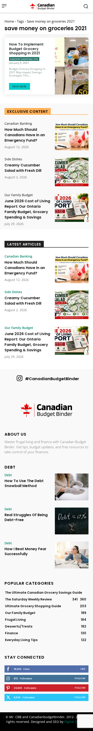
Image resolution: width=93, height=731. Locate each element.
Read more (19, 86)
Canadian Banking (18, 123)
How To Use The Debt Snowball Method (24, 483)
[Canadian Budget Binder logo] (46, 411)
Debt (8, 475)
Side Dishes (13, 159)
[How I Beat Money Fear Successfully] (71, 555)
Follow (80, 678)
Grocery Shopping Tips (24, 59)
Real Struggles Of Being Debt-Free (26, 517)
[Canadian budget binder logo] (43, 6)
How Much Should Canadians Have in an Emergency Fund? (25, 135)
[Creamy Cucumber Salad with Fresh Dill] (71, 172)
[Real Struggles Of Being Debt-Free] (71, 521)
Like (83, 669)
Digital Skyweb (75, 722)
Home (9, 21)
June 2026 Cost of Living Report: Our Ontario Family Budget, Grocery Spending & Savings (27, 209)
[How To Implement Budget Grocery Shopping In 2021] (71, 65)
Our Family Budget (19, 195)
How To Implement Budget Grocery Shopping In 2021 (26, 48)
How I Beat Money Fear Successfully (25, 551)
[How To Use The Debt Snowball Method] (71, 487)
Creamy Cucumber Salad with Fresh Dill (23, 168)
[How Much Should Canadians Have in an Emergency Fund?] (71, 136)
